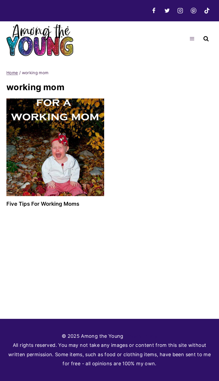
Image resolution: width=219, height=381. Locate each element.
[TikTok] (207, 10)
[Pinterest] (193, 10)
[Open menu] (192, 39)
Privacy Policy (141, 336)
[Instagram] (180, 10)
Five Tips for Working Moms (42, 204)
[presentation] (55, 147)
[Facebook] (153, 10)
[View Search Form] (206, 38)
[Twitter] (167, 10)
